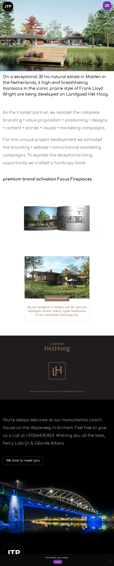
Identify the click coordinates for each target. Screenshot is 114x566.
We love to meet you (23, 460)
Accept (57, 562)
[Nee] (110, 560)
